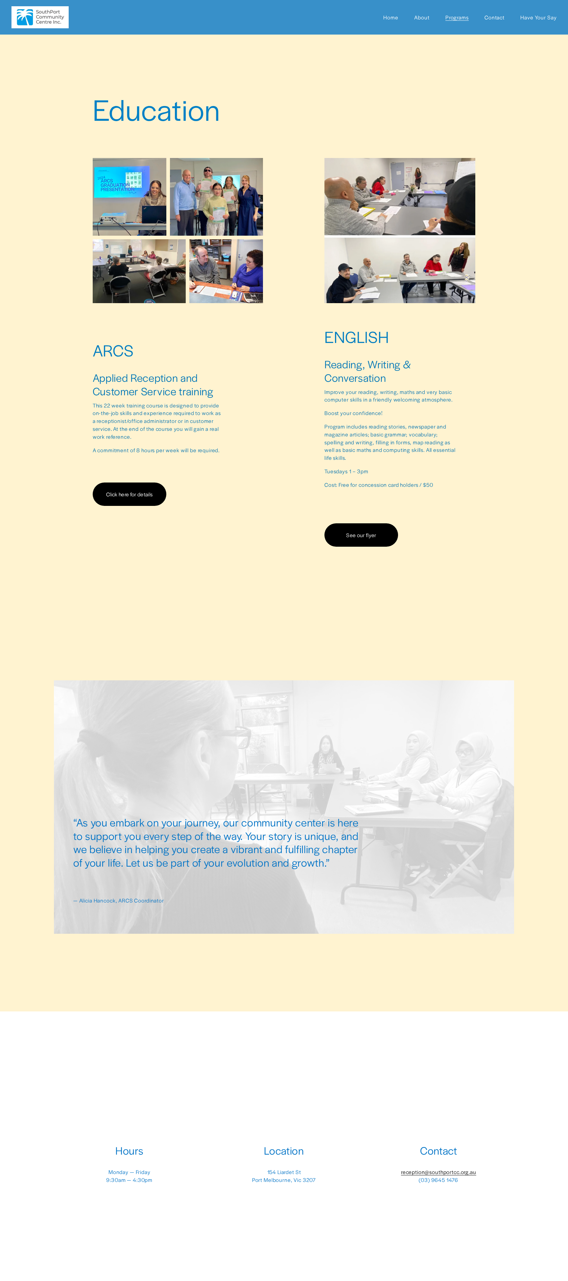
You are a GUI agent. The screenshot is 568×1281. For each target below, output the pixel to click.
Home (390, 17)
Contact (495, 17)
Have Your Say (538, 17)
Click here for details (129, 494)
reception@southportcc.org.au (438, 1172)
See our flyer (361, 535)
